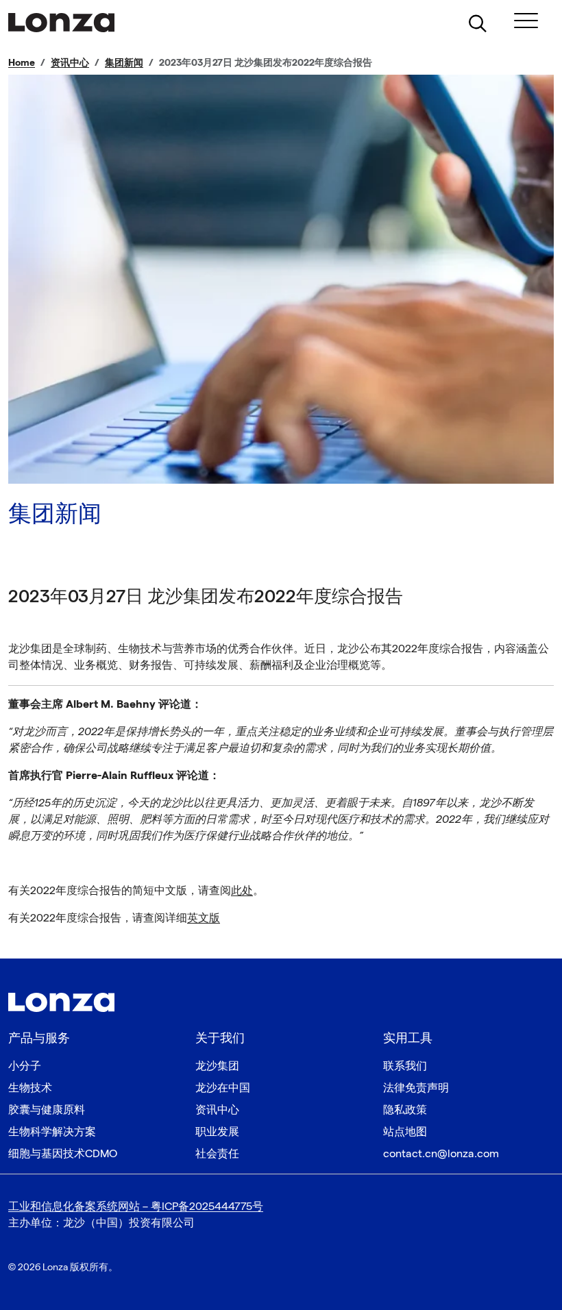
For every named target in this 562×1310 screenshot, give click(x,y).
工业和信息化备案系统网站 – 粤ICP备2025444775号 (135, 1206)
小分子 (24, 1066)
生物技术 (30, 1088)
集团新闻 (124, 63)
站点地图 (405, 1132)
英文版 (203, 918)
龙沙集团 (217, 1066)
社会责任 (217, 1154)
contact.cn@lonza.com (441, 1154)
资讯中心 (70, 63)
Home (21, 63)
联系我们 (405, 1066)
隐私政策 (405, 1110)
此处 (242, 891)
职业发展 (217, 1132)
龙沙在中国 (222, 1088)
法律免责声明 (416, 1088)
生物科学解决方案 (52, 1132)
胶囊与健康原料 (46, 1110)
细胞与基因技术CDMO (62, 1154)
